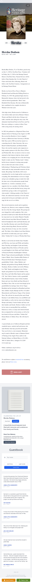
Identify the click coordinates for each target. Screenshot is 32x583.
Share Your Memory (10, 442)
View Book (7, 421)
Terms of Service (20, 576)
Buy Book (15, 421)
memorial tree (20, 359)
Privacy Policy (12, 576)
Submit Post (16, 467)
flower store (13, 362)
